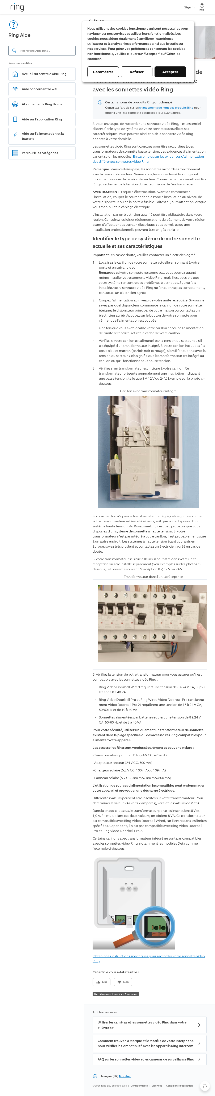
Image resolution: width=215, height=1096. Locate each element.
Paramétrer (103, 72)
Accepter (170, 72)
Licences (157, 1085)
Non (126, 982)
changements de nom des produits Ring (166, 108)
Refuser (137, 72)
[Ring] (17, 7)
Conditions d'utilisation (179, 1085)
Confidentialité (139, 1085)
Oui (104, 982)
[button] (205, 1086)
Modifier (125, 1076)
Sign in (189, 7)
